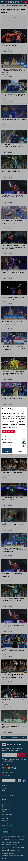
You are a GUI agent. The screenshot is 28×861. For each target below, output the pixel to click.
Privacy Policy (11, 421)
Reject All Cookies (19, 450)
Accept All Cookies (8, 431)
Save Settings (7, 450)
